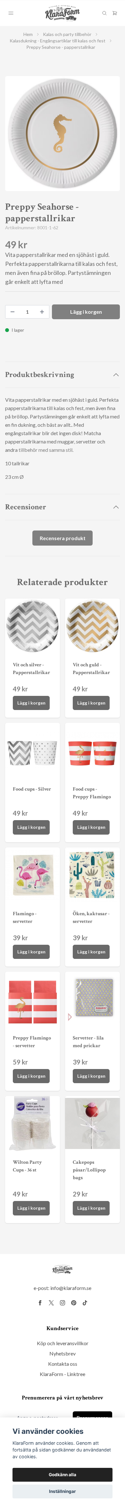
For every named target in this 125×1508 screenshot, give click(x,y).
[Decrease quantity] (12, 311)
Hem (28, 34)
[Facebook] (40, 1302)
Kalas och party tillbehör (67, 34)
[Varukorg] (115, 13)
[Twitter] (51, 1302)
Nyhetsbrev (62, 1353)
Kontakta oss (62, 1364)
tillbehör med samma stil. (46, 450)
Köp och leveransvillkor (62, 1343)
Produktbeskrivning (39, 375)
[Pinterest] (73, 1302)
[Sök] (104, 13)
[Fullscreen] (62, 133)
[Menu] (11, 13)
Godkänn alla (62, 1474)
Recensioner (25, 507)
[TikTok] (85, 1302)
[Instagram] (62, 1302)
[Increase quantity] (42, 311)
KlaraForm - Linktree (62, 1374)
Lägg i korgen (31, 703)
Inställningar (62, 1491)
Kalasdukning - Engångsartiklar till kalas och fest (57, 40)
